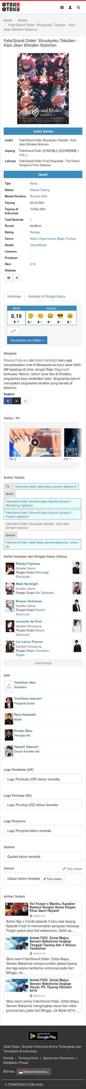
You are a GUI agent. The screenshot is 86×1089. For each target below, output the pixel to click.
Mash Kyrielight (47, 360)
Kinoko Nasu (23, 730)
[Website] (9, 277)
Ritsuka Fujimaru (16, 360)
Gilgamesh (61, 369)
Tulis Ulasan (54, 879)
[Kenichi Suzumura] (77, 605)
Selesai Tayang (40, 190)
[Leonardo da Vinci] (10, 625)
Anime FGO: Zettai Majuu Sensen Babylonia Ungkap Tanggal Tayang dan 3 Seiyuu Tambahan (53, 942)
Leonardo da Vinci (29, 621)
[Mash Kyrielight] (10, 588)
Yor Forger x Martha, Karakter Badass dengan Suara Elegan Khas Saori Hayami (53, 907)
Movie (34, 183)
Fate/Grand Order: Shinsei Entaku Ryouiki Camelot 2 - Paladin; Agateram (39, 514)
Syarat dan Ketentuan (59, 1058)
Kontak (8, 1058)
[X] (17, 277)
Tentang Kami (28, 1058)
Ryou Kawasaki (25, 714)
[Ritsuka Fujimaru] (10, 568)
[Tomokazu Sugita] (77, 645)
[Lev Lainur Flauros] (10, 646)
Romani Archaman (29, 601)
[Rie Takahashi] (77, 587)
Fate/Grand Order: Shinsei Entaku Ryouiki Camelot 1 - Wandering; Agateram (39, 503)
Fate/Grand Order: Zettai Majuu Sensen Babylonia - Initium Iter (42, 544)
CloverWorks (38, 245)
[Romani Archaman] (10, 605)
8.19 (33, 264)
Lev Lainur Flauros (29, 641)
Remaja (35, 232)
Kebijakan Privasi (15, 1062)
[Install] (43, 1036)
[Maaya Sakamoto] (77, 625)
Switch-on (38, 916)
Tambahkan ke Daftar (26, 340)
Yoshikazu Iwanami (28, 698)
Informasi (14, 296)
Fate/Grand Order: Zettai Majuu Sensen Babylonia (45, 486)
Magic (60, 238)
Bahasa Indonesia (35, 1071)
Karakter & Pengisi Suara (47, 296)
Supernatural (47, 238)
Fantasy (71, 238)
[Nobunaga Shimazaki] (77, 567)
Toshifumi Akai (25, 682)
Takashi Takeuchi (26, 746)
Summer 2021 (39, 196)
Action (34, 238)
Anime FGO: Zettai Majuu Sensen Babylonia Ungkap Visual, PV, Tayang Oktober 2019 (51, 985)
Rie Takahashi (44, 592)
